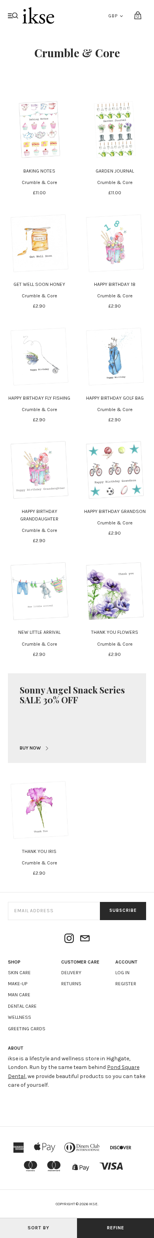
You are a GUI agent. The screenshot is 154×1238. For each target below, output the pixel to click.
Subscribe (123, 910)
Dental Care (22, 1006)
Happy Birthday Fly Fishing (39, 398)
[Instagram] (69, 939)
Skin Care (19, 972)
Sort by (38, 1227)
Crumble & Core (39, 182)
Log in (122, 972)
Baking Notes (39, 171)
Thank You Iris (39, 851)
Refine (115, 1227)
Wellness (19, 1017)
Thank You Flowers (114, 632)
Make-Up (17, 983)
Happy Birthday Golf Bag (115, 398)
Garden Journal (115, 171)
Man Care (19, 995)
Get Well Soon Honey (39, 284)
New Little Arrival (39, 632)
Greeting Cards (26, 1028)
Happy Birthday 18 (114, 284)
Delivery (71, 972)
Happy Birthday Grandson (115, 511)
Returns (71, 983)
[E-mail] (85, 939)
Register (125, 983)
